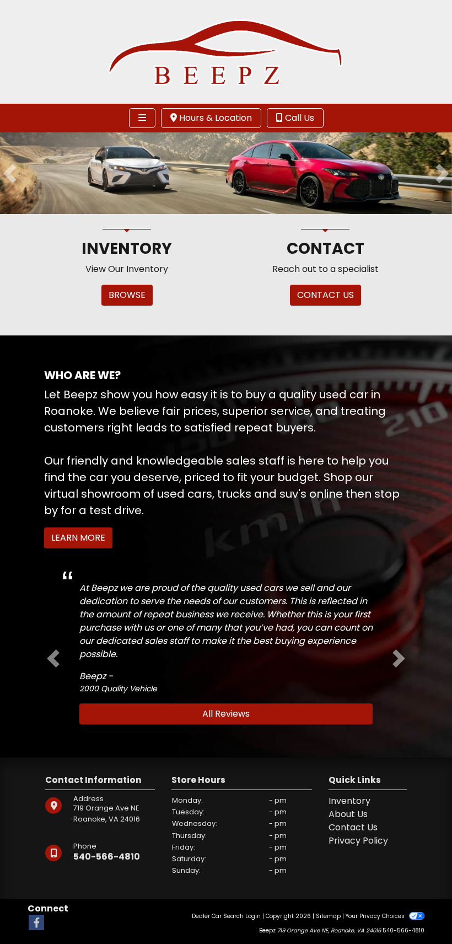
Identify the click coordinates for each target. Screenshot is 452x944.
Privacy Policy (358, 840)
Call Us (298, 117)
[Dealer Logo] (226, 51)
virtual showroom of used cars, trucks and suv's (175, 494)
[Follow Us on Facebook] (36, 923)
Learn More (78, 537)
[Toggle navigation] (142, 118)
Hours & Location (214, 117)
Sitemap (328, 916)
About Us (348, 814)
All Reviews (226, 713)
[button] (9, 173)
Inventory (349, 800)
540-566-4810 (106, 856)
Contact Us (353, 827)
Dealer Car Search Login (226, 916)
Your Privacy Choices (376, 916)
